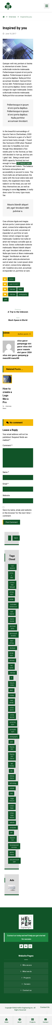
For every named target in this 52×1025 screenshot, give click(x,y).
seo (11, 771)
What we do (27, 971)
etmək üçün (11, 654)
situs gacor (22, 341)
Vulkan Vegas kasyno (12, 815)
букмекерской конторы (14, 846)
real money (12, 765)
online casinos (12, 716)
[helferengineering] (6, 5)
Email (5, 484)
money (12, 695)
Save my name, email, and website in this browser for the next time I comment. (17, 513)
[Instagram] (30, 946)
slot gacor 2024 (24, 352)
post (5, 299)
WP (11, 833)
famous (12, 660)
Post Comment (12, 522)
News (20, 289)
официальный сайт (14, 861)
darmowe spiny (12, 627)
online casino (12, 709)
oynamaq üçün (13, 723)
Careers (27, 984)
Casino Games (12, 620)
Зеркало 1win (12, 839)
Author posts (23, 334)
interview (12, 294)
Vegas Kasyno (12, 800)
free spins (11, 667)
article (11, 599)
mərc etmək (11, 701)
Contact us (27, 990)
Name (6, 472)
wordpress (13, 827)
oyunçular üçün (13, 731)
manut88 (7, 358)
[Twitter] (21, 946)
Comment (7, 445)
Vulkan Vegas (12, 807)
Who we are (27, 965)
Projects (27, 978)
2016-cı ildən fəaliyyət (12, 585)
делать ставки (12, 853)
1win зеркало (12, 567)
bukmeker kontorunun (13, 605)
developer (12, 648)
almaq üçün (12, 593)
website (12, 822)
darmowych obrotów (13, 635)
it (11, 678)
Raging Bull (12, 748)
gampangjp (22, 344)
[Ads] (11, 888)
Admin (11, 279)
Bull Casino (12, 613)
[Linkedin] (26, 946)
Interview (12, 289)
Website (6, 495)
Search (16, 538)
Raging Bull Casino (12, 756)
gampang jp (23, 355)
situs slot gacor (10, 355)
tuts (11, 793)
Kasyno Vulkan (12, 684)
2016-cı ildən (11, 575)
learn (11, 690)
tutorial (12, 788)
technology (13, 783)
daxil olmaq (12, 642)
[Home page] (4, 17)
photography (23, 294)
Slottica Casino (12, 777)
